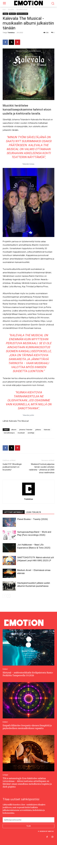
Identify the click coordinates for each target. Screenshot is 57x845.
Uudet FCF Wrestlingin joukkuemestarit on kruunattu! (12, 467)
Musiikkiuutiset (21, 9)
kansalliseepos (9, 433)
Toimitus (11, 32)
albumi (13, 430)
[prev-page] (4, 596)
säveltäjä (31, 433)
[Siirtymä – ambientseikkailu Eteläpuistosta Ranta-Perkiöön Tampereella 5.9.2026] (28, 647)
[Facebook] (5, 42)
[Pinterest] (17, 42)
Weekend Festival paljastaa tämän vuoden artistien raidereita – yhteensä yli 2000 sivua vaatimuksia (41, 468)
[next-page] (8, 596)
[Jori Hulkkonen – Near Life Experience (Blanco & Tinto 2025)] (9, 547)
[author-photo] (28, 495)
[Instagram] (52, 837)
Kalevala (47, 430)
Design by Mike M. (47, 831)
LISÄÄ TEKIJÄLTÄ (33, 512)
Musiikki (11, 9)
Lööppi (5, 14)
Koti (4, 9)
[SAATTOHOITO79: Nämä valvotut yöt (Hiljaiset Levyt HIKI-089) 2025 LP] (9, 560)
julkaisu (38, 430)
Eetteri (5, 669)
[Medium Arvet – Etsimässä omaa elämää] (9, 573)
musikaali (21, 433)
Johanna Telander (25, 430)
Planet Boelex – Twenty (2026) (32, 519)
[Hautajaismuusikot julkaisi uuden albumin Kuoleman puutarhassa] (9, 586)
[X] (11, 42)
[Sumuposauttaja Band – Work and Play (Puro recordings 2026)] (9, 535)
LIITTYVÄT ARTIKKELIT (13, 512)
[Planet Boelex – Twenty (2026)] (9, 522)
